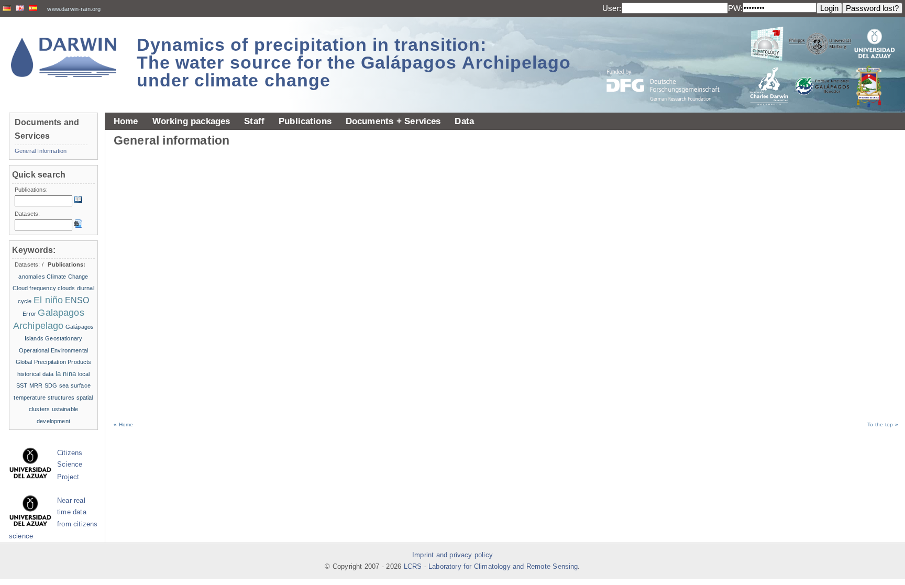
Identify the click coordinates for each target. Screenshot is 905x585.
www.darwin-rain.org (74, 9)
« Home (123, 424)
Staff (254, 121)
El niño (48, 300)
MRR (35, 385)
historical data (35, 374)
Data (464, 121)
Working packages (191, 121)
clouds (66, 288)
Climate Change (67, 276)
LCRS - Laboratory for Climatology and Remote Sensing (491, 566)
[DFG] (669, 61)
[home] (64, 57)
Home (126, 121)
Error (29, 314)
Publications (305, 121)
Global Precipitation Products (54, 362)
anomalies (31, 276)
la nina (66, 374)
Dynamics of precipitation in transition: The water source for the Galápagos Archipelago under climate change (354, 62)
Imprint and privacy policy (452, 555)
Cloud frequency (34, 288)
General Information (41, 151)
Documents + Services (393, 121)
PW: (735, 8)
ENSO (77, 300)
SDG (51, 385)
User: (612, 8)
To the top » (882, 424)
